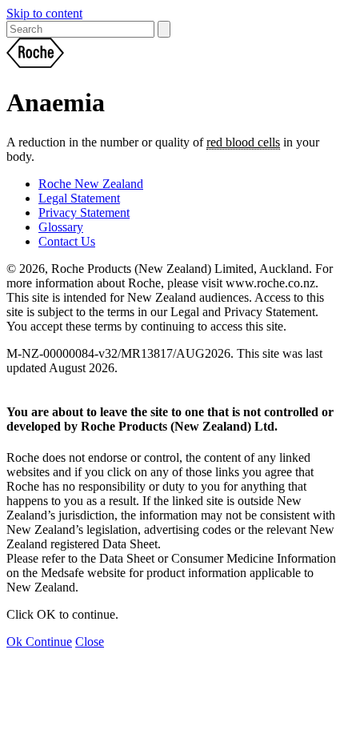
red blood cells (243, 142)
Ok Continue (39, 641)
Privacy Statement (84, 212)
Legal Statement (79, 198)
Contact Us (66, 241)
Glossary (60, 227)
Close (89, 641)
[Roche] (172, 54)
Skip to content (44, 13)
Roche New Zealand (90, 184)
